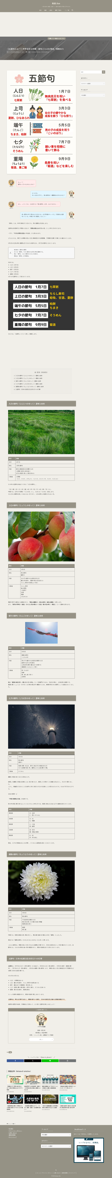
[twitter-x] (56, 1170)
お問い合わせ (13, 1133)
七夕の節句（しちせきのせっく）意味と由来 (29, 384)
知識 (29, 52)
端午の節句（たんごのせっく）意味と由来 (28, 381)
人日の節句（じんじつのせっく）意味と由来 (29, 376)
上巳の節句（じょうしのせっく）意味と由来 (29, 378)
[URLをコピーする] (67, 1060)
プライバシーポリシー (15, 1131)
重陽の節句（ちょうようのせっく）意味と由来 (30, 386)
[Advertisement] (56, 24)
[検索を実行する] (103, 72)
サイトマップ (13, 1137)
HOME (11, 1129)
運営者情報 (12, 1135)
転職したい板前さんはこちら (57, 38)
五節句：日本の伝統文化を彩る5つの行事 (28, 389)
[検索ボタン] (72, 10)
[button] (15, 1060)
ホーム (38, 1173)
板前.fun (56, 3)
